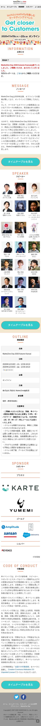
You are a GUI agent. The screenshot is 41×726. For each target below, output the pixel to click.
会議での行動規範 (22, 667)
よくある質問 (32, 704)
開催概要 (21, 7)
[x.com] (17, 697)
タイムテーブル (12, 7)
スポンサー (29, 7)
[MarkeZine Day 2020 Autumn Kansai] (24, 697)
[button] (20, 162)
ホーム (3, 7)
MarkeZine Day (25, 706)
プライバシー (15, 706)
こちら (19, 73)
